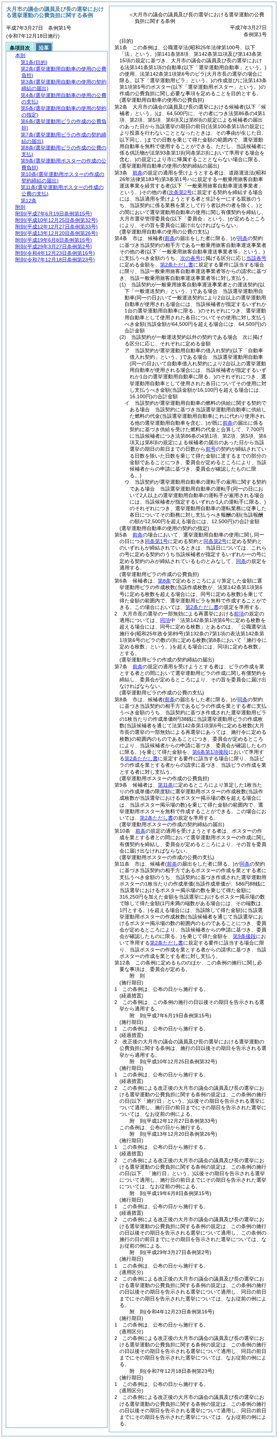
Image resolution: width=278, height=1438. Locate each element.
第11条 (165, 785)
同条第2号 (215, 541)
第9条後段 (244, 936)
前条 (137, 173)
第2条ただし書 (176, 265)
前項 (239, 614)
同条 (242, 238)
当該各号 (256, 258)
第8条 (164, 581)
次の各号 (190, 258)
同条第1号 (156, 541)
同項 (165, 620)
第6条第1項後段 (210, 752)
